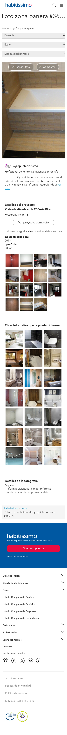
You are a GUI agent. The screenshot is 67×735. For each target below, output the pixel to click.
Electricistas (9, 610)
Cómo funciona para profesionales (21, 636)
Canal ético (8, 647)
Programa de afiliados (14, 650)
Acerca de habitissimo (14, 644)
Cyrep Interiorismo (25, 166)
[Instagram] (5, 661)
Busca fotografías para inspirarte (18, 28)
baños (34, 489)
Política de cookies (16, 693)
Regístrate (8, 632)
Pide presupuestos (33, 729)
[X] (22, 661)
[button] (33, 575)
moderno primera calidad (35, 492)
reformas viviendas (18, 489)
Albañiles (7, 613)
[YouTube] (30, 661)
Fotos (5, 601)
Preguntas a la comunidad (16, 598)
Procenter (8, 604)
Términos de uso (15, 678)
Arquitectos (9, 616)
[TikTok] (39, 661)
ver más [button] (57, 231)
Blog (5, 594)
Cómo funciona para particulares (20, 629)
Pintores (7, 607)
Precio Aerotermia (12, 583)
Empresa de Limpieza (14, 590)
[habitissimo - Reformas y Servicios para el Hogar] (15, 5)
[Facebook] (14, 661)
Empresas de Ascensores (15, 587)
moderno (12, 492)
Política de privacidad (18, 686)
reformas (45, 489)
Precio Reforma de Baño (15, 580)
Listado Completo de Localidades (21, 618)
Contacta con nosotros (14, 653)
